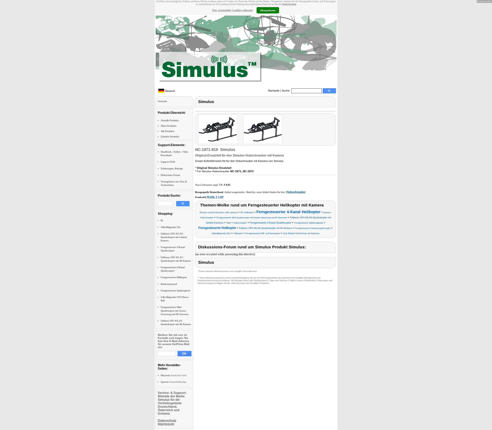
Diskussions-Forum (170, 175)
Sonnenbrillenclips (173, 382)
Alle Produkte (167, 131)
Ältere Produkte (168, 126)
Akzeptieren (268, 10)
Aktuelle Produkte (170, 120)
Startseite (273, 90)
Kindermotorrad (169, 284)
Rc (162, 220)
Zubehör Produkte (170, 136)
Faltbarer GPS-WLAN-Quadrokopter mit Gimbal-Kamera (174, 237)
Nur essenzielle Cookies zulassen (232, 10)
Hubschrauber (296, 192)
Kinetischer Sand (173, 375)
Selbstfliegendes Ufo (170, 227)
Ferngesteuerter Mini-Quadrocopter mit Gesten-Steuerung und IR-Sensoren (175, 310)
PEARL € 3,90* (215, 197)
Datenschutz (289, 4)
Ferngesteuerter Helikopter (174, 277)
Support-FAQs (168, 162)
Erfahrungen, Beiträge (172, 168)
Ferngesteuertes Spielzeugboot (175, 290)
